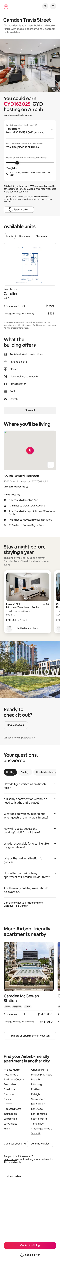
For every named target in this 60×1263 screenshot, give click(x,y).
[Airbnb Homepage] (6, 6)
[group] (30, 150)
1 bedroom (24, 236)
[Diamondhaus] (8, 628)
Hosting (10, 772)
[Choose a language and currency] (45, 6)
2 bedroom (41, 236)
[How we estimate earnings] (33, 313)
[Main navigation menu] (53, 6)
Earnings (25, 772)
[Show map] (30, 450)
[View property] (29, 984)
